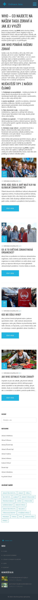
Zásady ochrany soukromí (12, 559)
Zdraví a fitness (6, 440)
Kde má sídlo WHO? (11, 314)
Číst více (10, 208)
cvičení (19, 501)
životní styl (7, 497)
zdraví (20, 493)
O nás (5, 551)
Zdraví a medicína (7, 472)
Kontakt (6, 567)
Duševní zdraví (6, 463)
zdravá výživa (29, 517)
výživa (28, 493)
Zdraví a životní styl (7, 449)
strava (14, 517)
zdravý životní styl (9, 493)
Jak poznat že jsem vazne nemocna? (20, 584)
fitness (5, 521)
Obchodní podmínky (10, 555)
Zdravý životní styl (7, 445)
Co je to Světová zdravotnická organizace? (17, 251)
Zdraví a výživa (6, 454)
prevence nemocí (8, 501)
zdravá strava (20, 505)
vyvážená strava (23, 513)
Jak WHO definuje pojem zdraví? (18, 376)
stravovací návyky (9, 513)
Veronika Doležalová (11, 181)
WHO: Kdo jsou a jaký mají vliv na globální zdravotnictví (19, 186)
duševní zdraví (8, 505)
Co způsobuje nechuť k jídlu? (18, 577)
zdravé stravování (27, 497)
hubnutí (16, 497)
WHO (20, 517)
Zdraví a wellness (7, 436)
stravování (28, 501)
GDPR (4, 563)
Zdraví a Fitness (6, 458)
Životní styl (5, 467)
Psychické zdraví (7, 476)
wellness (21, 509)
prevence (6, 517)
